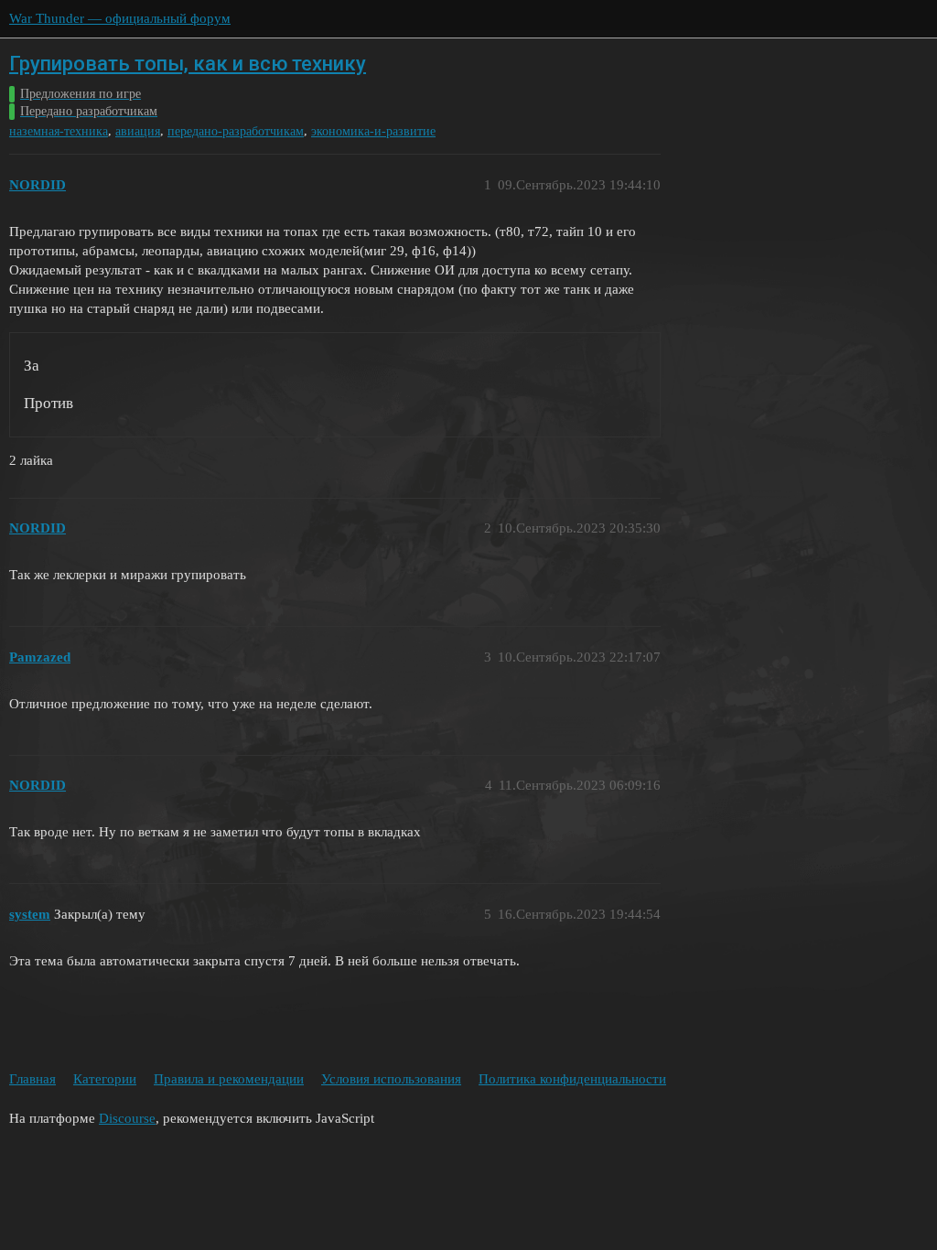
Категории (104, 1079)
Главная (32, 1079)
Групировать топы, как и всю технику (187, 63)
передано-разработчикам (235, 131)
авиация (137, 131)
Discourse (127, 1118)
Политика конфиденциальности (572, 1079)
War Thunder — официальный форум (120, 18)
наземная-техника (58, 131)
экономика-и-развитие (373, 131)
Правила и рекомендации (229, 1079)
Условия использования (391, 1079)
